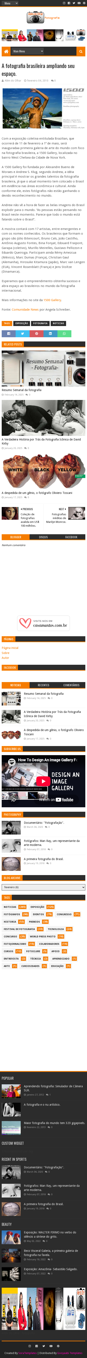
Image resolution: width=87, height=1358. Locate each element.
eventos (38, 914)
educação (57, 966)
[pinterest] (83, 3)
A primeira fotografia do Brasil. (44, 859)
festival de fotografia (19, 929)
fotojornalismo (15, 944)
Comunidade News (25, 309)
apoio (56, 951)
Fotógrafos (12, 914)
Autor (5, 657)
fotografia (40, 323)
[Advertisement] (43, 1018)
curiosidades (30, 966)
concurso (10, 936)
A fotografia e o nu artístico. (42, 1104)
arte (7, 966)
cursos (8, 951)
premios (34, 921)
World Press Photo (43, 936)
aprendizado (60, 958)
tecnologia (56, 929)
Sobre (5, 653)
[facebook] (69, 3)
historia (10, 921)
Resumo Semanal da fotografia (21, 390)
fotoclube (33, 951)
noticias (58, 323)
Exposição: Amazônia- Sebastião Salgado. (50, 1269)
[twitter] (74, 3)
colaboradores (49, 944)
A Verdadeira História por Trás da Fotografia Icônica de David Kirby (41, 441)
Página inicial (10, 648)
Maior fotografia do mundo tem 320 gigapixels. (54, 1123)
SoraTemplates (27, 1353)
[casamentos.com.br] (43, 630)
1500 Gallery (52, 300)
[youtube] (79, 3)
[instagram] (64, 3)
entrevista (11, 958)
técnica (35, 958)
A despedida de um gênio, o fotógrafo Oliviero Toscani (37, 493)
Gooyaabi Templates (69, 1353)
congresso (64, 914)
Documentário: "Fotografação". (44, 822)
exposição (21, 323)
